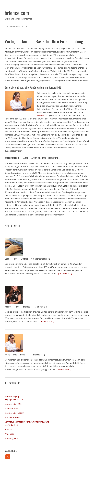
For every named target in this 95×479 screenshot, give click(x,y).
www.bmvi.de (43, 115)
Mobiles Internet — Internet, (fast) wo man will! (26, 306)
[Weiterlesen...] (65, 273)
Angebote (9, 434)
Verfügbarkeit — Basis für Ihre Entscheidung (25, 354)
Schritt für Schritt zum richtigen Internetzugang (27, 421)
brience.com (17, 13)
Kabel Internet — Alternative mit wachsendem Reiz (27, 258)
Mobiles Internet (12, 417)
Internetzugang (12, 396)
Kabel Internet (11, 408)
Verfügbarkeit (11, 425)
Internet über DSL (13, 404)
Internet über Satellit (14, 413)
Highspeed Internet (14, 399)
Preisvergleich (11, 438)
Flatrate (8, 429)
